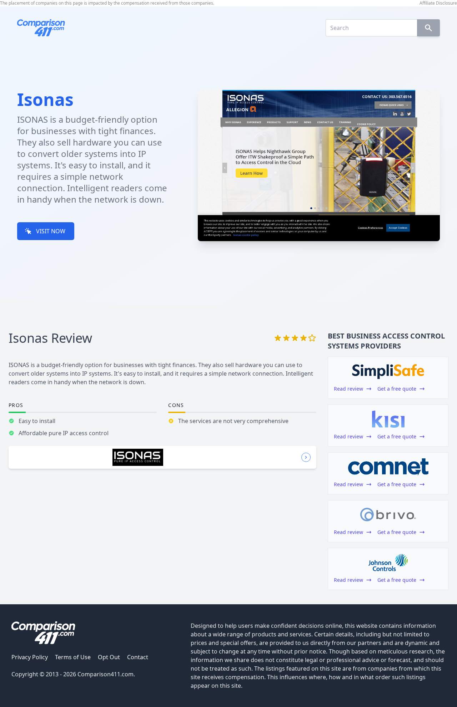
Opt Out (109, 657)
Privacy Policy (29, 657)
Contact (137, 657)
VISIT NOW (50, 231)
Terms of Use (73, 657)
